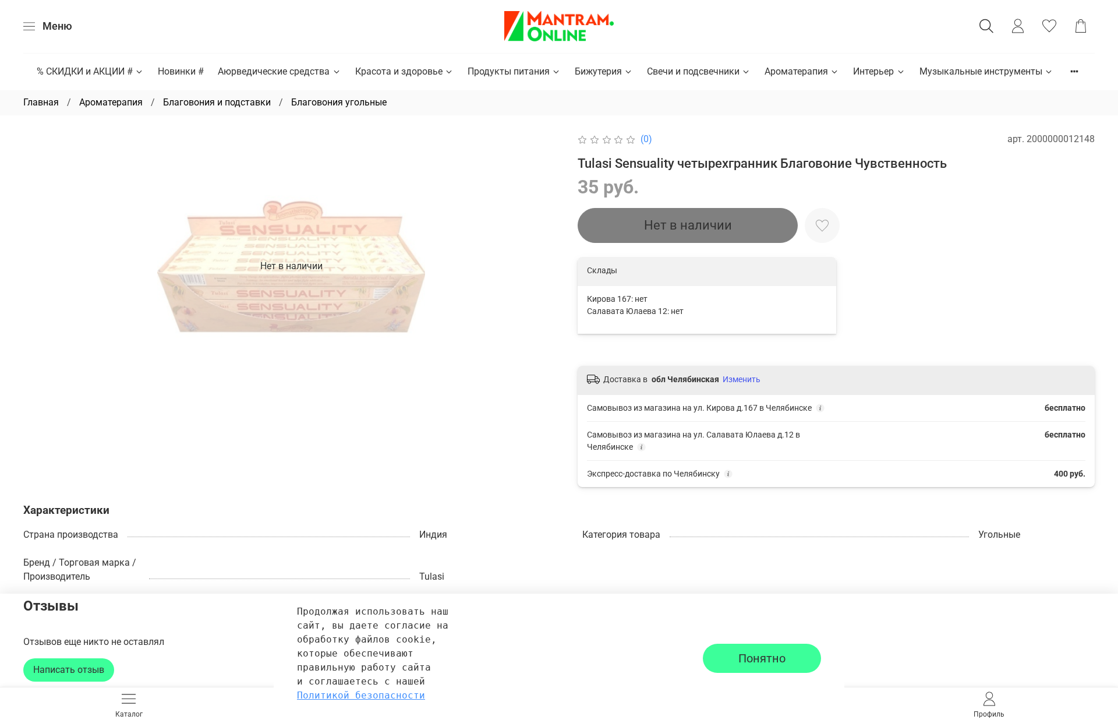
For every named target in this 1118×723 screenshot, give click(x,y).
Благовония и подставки (217, 102)
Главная (41, 102)
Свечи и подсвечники (693, 71)
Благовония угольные (339, 102)
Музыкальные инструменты (980, 71)
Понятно (762, 658)
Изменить (741, 379)
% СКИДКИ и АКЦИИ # (85, 71)
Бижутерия (598, 71)
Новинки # (181, 71)
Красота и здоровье (399, 71)
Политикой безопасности (361, 695)
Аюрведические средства (274, 71)
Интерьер (873, 71)
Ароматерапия (796, 71)
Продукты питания (509, 71)
